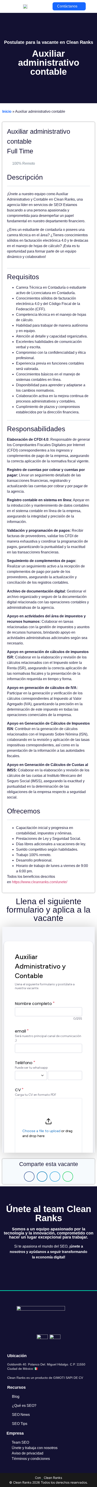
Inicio (7, 111)
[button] (29, 1176)
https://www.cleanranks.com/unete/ (39, 882)
